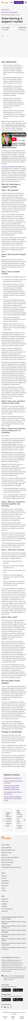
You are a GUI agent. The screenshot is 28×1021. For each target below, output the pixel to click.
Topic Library (5, 9)
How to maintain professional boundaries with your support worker (13, 798)
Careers (4, 878)
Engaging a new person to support (12, 166)
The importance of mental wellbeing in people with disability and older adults (11, 787)
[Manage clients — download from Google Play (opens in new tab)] (18, 999)
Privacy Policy (13, 1017)
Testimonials (5, 883)
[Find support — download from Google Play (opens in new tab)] (18, 990)
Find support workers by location (11, 867)
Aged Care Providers (8, 862)
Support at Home (7, 852)
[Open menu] (25, 2)
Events (3, 888)
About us (4, 875)
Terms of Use (5, 1017)
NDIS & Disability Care (8, 850)
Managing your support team (12, 778)
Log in (11, 2)
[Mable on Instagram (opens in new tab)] (11, 1007)
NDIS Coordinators (7, 860)
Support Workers (6, 847)
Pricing (4, 890)
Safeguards (5, 880)
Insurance (5, 911)
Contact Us (5, 899)
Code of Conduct (22, 1017)
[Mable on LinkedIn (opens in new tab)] (8, 1007)
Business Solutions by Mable (10, 857)
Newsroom (5, 885)
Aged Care (5, 855)
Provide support (6, 865)
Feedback (4, 904)
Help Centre (5, 901)
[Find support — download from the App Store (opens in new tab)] (6, 990)
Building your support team (10, 12)
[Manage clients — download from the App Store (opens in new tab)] (6, 999)
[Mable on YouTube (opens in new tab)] (5, 1007)
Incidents (4, 906)
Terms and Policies (7, 909)
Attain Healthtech (19, 976)
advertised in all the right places (15, 125)
